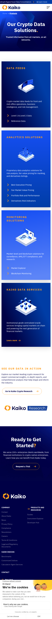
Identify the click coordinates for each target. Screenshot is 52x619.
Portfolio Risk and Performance (25, 195)
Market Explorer (18, 268)
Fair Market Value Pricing (22, 190)
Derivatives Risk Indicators (23, 201)
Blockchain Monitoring (21, 273)
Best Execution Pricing (21, 185)
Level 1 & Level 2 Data (21, 115)
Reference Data (18, 121)
